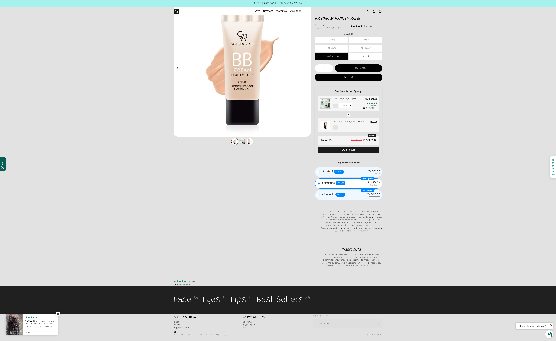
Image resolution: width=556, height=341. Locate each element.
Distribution (249, 325)
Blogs (176, 322)
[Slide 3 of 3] (250, 141)
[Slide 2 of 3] (242, 141)
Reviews (177, 325)
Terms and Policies (374, 335)
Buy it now (349, 77)
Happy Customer (182, 328)
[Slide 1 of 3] (235, 141)
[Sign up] (378, 323)
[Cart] (380, 11)
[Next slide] (307, 68)
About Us (247, 322)
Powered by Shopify (218, 334)
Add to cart (348, 149)
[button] (553, 167)
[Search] (368, 11)
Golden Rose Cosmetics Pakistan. (194, 334)
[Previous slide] (177, 68)
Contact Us (248, 328)
